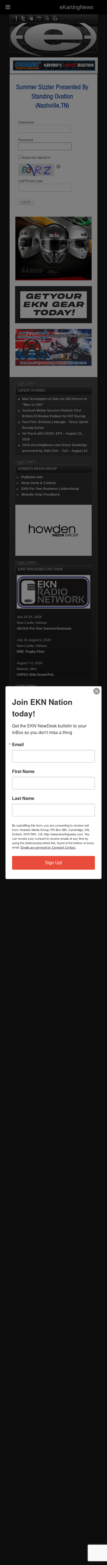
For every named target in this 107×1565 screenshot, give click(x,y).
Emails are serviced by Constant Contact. (48, 847)
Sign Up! (53, 862)
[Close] (96, 691)
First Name (23, 771)
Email (18, 744)
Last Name (23, 798)
